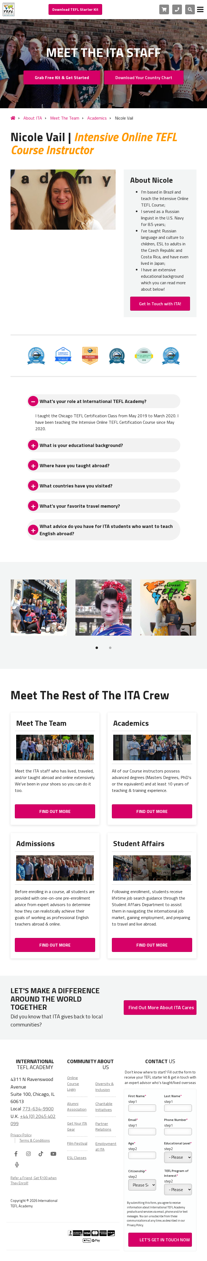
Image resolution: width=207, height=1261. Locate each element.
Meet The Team (64, 118)
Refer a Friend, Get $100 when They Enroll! (34, 1180)
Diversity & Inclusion (104, 1086)
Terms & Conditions (34, 1140)
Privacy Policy (21, 1135)
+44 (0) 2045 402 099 (33, 1119)
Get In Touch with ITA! (160, 303)
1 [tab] (96, 647)
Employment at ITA (105, 1146)
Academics (97, 118)
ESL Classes (77, 1158)
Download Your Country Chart (143, 77)
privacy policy (97, 1253)
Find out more (55, 811)
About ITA (32, 118)
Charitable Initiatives (103, 1106)
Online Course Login (73, 1083)
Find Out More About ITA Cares (161, 1007)
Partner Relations (103, 1126)
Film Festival (77, 1143)
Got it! (137, 1253)
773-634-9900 (38, 1108)
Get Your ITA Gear (77, 1126)
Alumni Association (77, 1106)
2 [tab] (110, 647)
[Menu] (200, 9)
